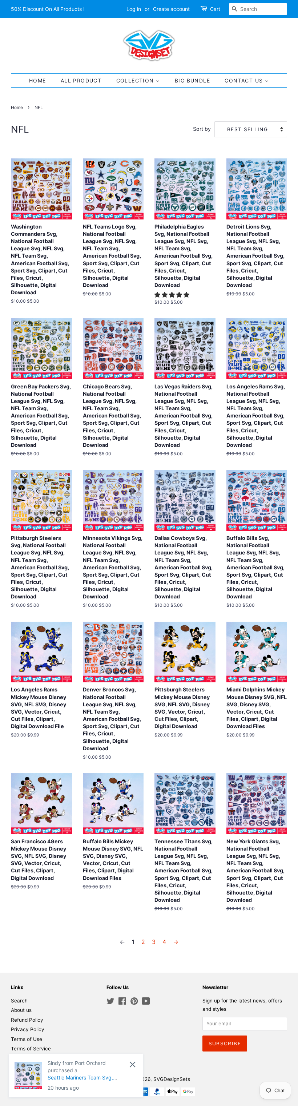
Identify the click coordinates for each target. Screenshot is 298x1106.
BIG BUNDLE (192, 80)
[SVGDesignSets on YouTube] (146, 1002)
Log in (133, 9)
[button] (172, 294)
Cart (215, 9)
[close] (78, 1064)
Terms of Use (26, 1039)
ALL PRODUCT (81, 80)
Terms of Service (31, 1048)
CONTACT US (245, 80)
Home (17, 107)
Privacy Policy (27, 1029)
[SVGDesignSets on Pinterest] (134, 1002)
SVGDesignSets (171, 1079)
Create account (171, 9)
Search (19, 1001)
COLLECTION (136, 80)
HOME (37, 80)
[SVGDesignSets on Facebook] (122, 1002)
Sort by (202, 129)
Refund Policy (27, 1020)
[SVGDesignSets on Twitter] (110, 1002)
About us (21, 1010)
